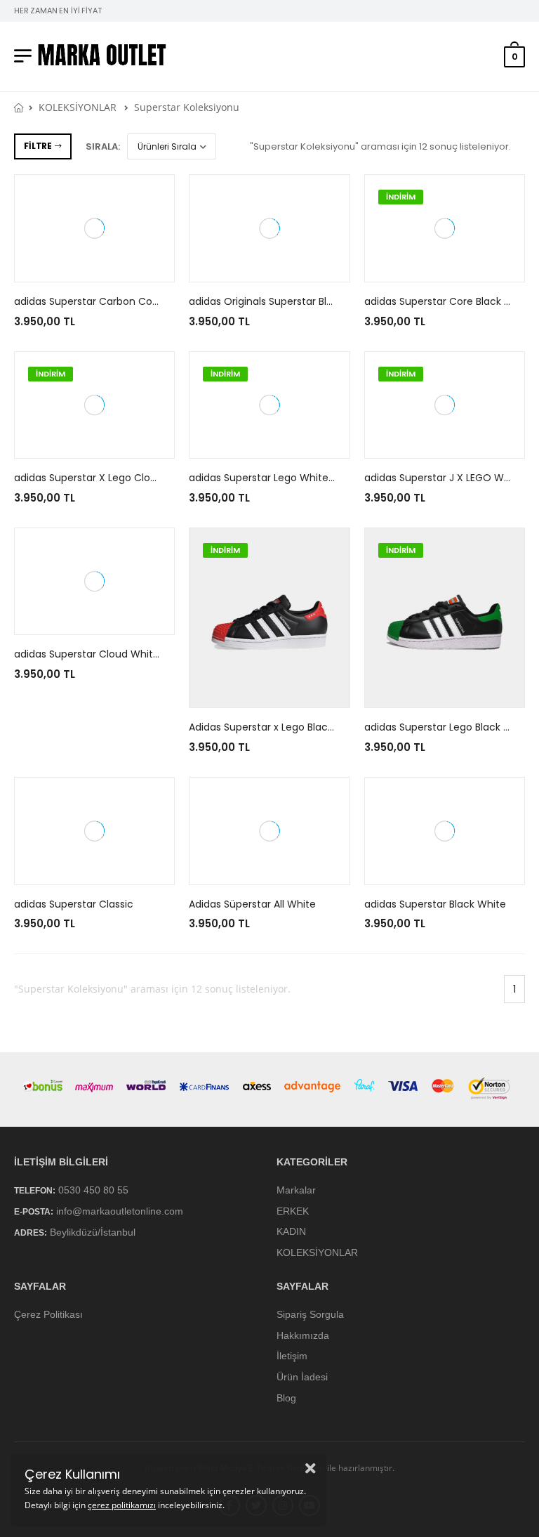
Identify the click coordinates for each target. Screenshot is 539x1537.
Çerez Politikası (48, 1314)
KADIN (291, 1232)
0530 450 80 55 (93, 1190)
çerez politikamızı (122, 1505)
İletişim (292, 1356)
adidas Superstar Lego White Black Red (283, 478)
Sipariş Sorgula (310, 1314)
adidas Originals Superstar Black (266, 301)
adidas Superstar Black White (435, 904)
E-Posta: (33, 1212)
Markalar (296, 1190)
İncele (94, 265)
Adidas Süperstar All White (252, 904)
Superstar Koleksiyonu (186, 107)
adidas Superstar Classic (73, 904)
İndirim (400, 196)
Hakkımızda (303, 1335)
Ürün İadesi (302, 1376)
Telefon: (34, 1191)
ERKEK (293, 1211)
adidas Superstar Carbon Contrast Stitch (113, 301)
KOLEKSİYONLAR (78, 107)
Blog (286, 1398)
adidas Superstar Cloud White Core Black (114, 654)
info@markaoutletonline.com (119, 1211)
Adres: (30, 1233)
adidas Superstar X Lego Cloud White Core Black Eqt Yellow (157, 478)
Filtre (37, 146)
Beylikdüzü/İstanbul (92, 1232)
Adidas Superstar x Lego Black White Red (287, 727)
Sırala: (103, 146)
